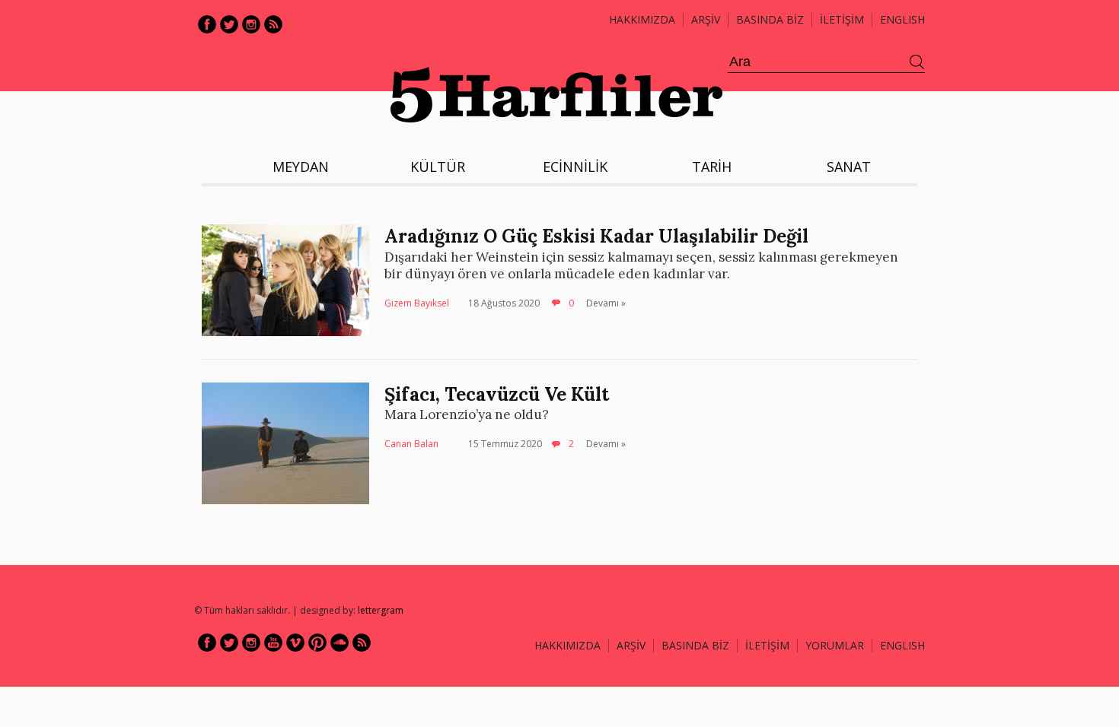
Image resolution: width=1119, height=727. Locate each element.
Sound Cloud (339, 642)
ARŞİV (705, 19)
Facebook (207, 24)
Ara (917, 62)
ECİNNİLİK (575, 166)
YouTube (273, 642)
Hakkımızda (642, 19)
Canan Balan (411, 443)
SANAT (849, 166)
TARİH (712, 166)
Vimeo (295, 642)
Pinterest (317, 642)
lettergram (380, 610)
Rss (273, 24)
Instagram (251, 24)
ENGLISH (902, 19)
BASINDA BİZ (770, 19)
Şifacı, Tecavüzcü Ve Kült (496, 394)
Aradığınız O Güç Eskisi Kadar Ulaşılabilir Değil (596, 236)
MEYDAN (301, 166)
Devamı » (606, 303)
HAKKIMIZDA (567, 645)
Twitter (229, 24)
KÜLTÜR (437, 166)
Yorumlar (834, 645)
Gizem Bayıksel (416, 303)
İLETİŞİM (842, 19)
